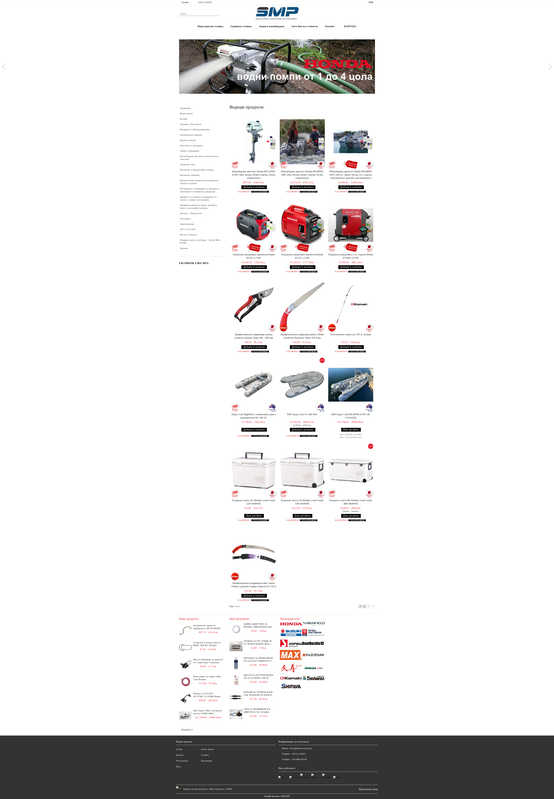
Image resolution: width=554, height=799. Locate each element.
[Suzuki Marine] (291, 633)
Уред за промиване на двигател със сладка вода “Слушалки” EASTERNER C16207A (208, 661)
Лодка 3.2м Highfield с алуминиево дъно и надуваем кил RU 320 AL (253, 416)
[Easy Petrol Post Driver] (313, 633)
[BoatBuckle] (313, 644)
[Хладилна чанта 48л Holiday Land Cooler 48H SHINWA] (350, 471)
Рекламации (206, 761)
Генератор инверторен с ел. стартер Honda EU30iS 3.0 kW (350, 256)
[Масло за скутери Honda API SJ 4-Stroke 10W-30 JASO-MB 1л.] (236, 680)
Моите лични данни (368, 789)
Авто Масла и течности (304, 26)
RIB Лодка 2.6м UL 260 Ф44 (302, 414)
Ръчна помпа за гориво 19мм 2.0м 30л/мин (207, 678)
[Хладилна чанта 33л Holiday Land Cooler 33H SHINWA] (302, 471)
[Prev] (5, 66)
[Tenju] (291, 668)
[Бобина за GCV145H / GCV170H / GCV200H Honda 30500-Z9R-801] (185, 698)
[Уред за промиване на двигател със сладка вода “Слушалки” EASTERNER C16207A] (185, 664)
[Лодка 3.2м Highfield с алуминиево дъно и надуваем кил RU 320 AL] (253, 385)
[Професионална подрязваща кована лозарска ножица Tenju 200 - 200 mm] (253, 305)
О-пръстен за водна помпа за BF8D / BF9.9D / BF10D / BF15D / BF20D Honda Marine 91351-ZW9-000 (207, 644)
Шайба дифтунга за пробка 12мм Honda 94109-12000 (259, 625)
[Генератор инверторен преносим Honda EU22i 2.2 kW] (302, 225)
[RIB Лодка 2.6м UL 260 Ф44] (302, 385)
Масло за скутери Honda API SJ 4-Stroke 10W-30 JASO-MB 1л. (258, 677)
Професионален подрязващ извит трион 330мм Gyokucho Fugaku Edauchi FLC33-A (253, 585)
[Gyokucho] (313, 655)
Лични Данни (207, 749)
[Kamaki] (291, 678)
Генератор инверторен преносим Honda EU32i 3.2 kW (254, 256)
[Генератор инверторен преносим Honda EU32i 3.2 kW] (253, 225)
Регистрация (182, 761)
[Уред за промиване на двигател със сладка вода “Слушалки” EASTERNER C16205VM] (236, 714)
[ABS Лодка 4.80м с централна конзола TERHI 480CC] (185, 715)
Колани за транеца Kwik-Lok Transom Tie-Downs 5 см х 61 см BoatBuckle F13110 (259, 694)
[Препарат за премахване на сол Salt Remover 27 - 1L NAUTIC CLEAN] (236, 663)
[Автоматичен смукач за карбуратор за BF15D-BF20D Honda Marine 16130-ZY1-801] (185, 630)
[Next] (549, 66)
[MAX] (291, 655)
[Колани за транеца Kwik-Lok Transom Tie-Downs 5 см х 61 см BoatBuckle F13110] (236, 697)
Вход (178, 767)
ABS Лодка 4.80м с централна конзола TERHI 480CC (207, 712)
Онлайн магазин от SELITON (277, 796)
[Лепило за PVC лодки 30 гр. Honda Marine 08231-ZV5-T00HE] (236, 646)
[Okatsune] (313, 668)
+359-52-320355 (204, 2)
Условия (205, 755)
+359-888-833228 (299, 759)
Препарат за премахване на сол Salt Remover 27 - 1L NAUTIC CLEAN (258, 660)
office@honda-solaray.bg (300, 748)
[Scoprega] (291, 643)
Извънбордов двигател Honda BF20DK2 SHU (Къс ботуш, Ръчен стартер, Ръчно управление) (302, 174)
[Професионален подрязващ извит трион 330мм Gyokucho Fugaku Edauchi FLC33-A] (253, 553)
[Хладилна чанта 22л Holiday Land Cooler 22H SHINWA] (253, 471)
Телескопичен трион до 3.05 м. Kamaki (350, 334)
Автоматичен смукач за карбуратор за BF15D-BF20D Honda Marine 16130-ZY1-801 (207, 627)
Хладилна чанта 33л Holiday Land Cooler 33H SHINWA (302, 502)
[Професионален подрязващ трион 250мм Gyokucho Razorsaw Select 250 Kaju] (302, 305)
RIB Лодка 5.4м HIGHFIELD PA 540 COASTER (351, 416)
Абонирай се (187, 730)
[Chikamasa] (313, 678)
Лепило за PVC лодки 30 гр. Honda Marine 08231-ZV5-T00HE (258, 643)
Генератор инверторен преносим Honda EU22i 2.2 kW (302, 256)
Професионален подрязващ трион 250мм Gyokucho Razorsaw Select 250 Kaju (302, 336)
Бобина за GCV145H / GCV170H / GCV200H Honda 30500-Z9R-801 (206, 695)
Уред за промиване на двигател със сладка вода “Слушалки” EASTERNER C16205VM (257, 711)
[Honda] (291, 624)
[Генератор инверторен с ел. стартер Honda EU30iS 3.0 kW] (350, 225)
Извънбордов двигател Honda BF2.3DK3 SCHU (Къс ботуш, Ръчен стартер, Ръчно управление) (253, 174)
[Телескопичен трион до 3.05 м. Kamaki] (350, 305)
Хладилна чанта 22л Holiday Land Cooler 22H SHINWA (253, 502)
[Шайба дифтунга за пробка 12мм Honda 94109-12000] (236, 629)
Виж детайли (351, 429)
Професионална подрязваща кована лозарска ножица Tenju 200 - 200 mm (253, 336)
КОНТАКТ (350, 26)
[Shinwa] (291, 686)
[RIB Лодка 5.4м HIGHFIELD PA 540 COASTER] (350, 385)
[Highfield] (313, 624)
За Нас (179, 749)
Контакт (180, 755)
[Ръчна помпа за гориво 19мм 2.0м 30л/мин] (185, 681)
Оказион (329, 26)
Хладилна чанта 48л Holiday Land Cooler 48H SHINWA (350, 502)
